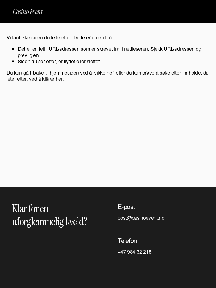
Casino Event (27, 11)
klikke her (103, 72)
